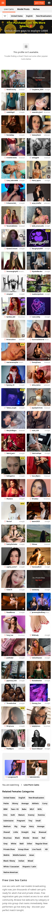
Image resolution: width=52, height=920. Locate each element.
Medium (7, 826)
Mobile (6, 855)
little (15, 832)
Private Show (9, 849)
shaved (6, 832)
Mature (21, 815)
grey (5, 843)
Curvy (44, 803)
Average (25, 803)
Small (38, 820)
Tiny (30, 820)
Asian (31, 855)
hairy (31, 826)
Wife (40, 809)
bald (22, 843)
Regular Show (41, 843)
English (29, 16)
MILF (32, 809)
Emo (5, 815)
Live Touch (36, 849)
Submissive (8, 820)
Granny (31, 815)
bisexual (42, 832)
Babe (24, 809)
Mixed (30, 861)
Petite (6, 803)
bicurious (7, 838)
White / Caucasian (11, 866)
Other (29, 843)
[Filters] (5, 16)
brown (35, 838)
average (40, 826)
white (13, 843)
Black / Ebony (9, 861)
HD (46, 849)
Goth (13, 815)
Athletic (35, 803)
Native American (10, 872)
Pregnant (21, 820)
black (17, 838)
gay (33, 832)
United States (17, 16)
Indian (21, 861)
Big (15, 826)
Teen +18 (14, 809)
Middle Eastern (19, 855)
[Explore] (3, 3)
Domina (41, 815)
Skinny (15, 803)
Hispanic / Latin (29, 866)
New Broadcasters (36, 798)
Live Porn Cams (31, 784)
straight (24, 832)
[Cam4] (15, 3)
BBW (5, 809)
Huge (23, 826)
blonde (26, 838)
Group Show (23, 849)
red (43, 838)
